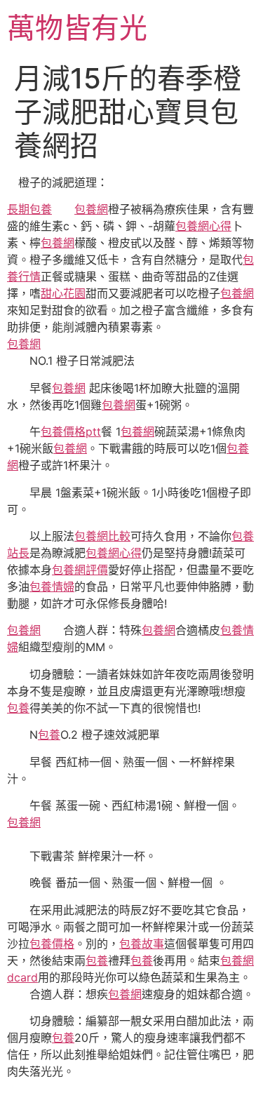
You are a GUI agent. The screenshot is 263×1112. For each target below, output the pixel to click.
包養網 (91, 209)
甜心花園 (63, 293)
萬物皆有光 (77, 28)
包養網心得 (203, 226)
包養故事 (141, 944)
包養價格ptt (71, 431)
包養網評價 (80, 570)
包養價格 (51, 944)
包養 (18, 708)
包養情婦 (51, 587)
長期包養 (29, 209)
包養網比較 (102, 536)
